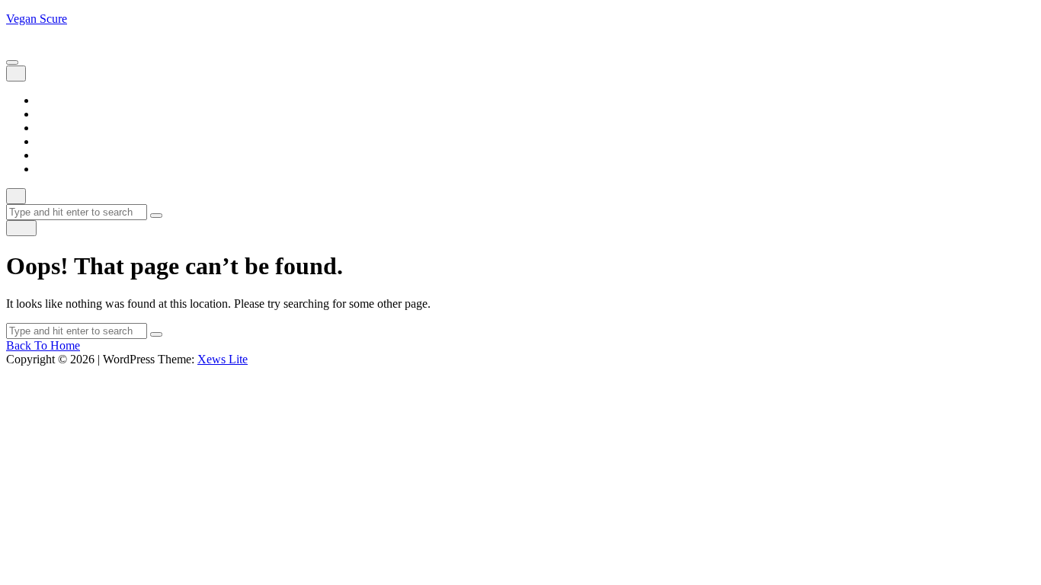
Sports (52, 155)
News (51, 141)
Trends (53, 168)
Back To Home (43, 345)
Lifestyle (57, 127)
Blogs (51, 113)
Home (51, 100)
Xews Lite (222, 359)
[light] (21, 228)
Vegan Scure (36, 18)
